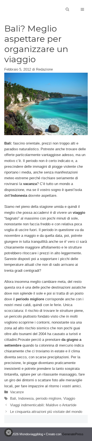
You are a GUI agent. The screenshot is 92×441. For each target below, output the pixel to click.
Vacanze (17, 392)
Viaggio (69, 398)
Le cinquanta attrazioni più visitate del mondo (46, 412)
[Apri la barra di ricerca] (67, 9)
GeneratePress (72, 434)
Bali (13, 398)
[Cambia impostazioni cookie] (8, 432)
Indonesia (26, 398)
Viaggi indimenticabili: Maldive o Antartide (43, 405)
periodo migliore (48, 398)
